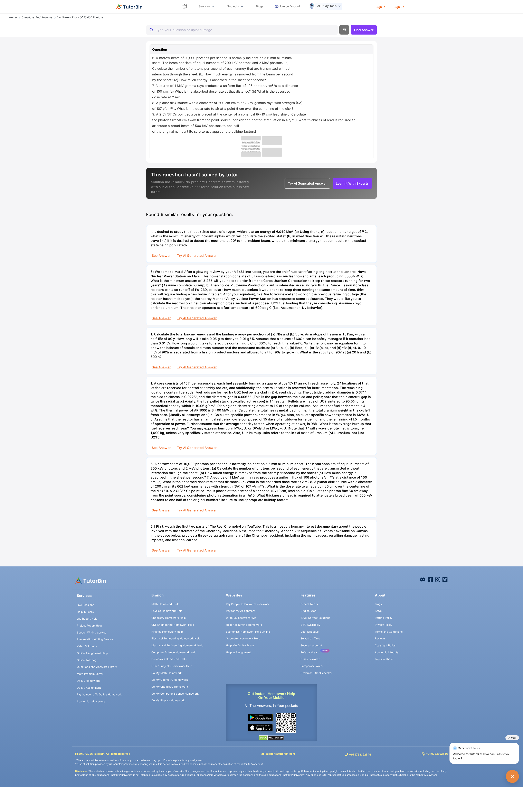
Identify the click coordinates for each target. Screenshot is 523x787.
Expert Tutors (309, 604)
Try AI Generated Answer (197, 255)
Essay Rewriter (310, 659)
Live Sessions (85, 605)
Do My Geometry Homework (169, 679)
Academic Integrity (387, 652)
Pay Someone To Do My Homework (99, 694)
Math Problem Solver (90, 673)
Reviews (380, 638)
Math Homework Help (165, 604)
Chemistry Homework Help (168, 617)
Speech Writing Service (91, 632)
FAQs (378, 610)
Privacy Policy (383, 624)
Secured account (311, 645)
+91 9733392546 (360, 754)
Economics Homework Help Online (248, 631)
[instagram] (437, 579)
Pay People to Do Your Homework (247, 604)
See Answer (161, 255)
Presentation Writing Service (95, 639)
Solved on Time (310, 638)
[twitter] (445, 579)
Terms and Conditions (389, 631)
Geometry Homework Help (243, 638)
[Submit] (151, 29)
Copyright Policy (385, 645)
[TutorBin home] (129, 7)
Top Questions (384, 659)
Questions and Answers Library (97, 666)
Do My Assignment (89, 687)
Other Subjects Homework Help (171, 666)
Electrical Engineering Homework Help (175, 638)
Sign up (399, 7)
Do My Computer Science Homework (175, 693)
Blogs (378, 604)
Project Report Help (89, 625)
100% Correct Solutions (315, 617)
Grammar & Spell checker (316, 673)
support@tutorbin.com (280, 753)
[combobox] (242, 30)
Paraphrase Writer (312, 666)
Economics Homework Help (169, 659)
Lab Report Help (87, 618)
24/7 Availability (310, 624)
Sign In (380, 7)
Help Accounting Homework (244, 624)
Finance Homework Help (167, 631)
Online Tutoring (86, 660)
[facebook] (423, 579)
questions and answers (37, 17)
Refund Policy (383, 617)
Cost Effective (310, 631)
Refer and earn (310, 652)
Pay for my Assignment (240, 610)
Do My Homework (88, 680)
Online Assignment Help (92, 653)
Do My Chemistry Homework (169, 686)
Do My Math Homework (166, 673)
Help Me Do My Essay (240, 645)
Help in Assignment (238, 652)
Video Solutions (87, 646)
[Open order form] (1, 13)
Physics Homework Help (166, 610)
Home (13, 17)
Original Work (309, 610)
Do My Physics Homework (168, 700)
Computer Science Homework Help (173, 652)
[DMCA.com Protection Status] (271, 737)
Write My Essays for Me (241, 617)
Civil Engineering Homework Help (172, 624)
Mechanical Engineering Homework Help (177, 645)
